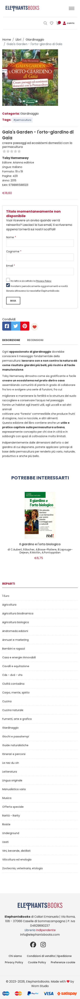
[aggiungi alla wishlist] (34, 327)
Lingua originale (12, 780)
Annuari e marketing (15, 640)
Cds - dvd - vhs (12, 675)
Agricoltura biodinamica (17, 613)
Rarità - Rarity (11, 815)
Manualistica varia (14, 789)
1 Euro (5, 596)
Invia (13, 301)
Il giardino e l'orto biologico (40, 544)
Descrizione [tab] (11, 340)
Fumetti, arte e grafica (17, 719)
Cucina (7, 701)
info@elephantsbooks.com (40, 934)
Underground (10, 833)
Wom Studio (40, 986)
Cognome (13, 251)
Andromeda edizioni (15, 631)
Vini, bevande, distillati (16, 851)
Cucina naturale (12, 710)
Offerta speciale (13, 807)
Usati (5, 842)
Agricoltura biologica (15, 622)
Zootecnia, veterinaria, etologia (22, 868)
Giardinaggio (35, 39)
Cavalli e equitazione (15, 666)
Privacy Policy (43, 281)
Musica (6, 798)
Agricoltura (9, 605)
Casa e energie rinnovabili (19, 657)
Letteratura (9, 772)
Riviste (6, 824)
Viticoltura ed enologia (16, 859)
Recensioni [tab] (35, 340)
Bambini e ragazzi (13, 648)
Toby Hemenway (15, 158)
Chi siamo (15, 956)
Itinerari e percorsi (13, 754)
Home (6, 39)
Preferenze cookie (63, 962)
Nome (11, 237)
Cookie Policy (37, 962)
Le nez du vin (10, 763)
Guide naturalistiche (15, 745)
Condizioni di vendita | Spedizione (49, 956)
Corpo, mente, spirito (16, 692)
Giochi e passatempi (15, 736)
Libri (18, 39)
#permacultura (22, 120)
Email (10, 266)
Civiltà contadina (13, 684)
